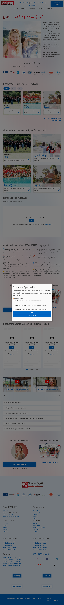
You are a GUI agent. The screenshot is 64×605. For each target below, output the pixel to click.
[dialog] (32, 302)
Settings (32, 319)
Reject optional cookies (32, 315)
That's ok (32, 312)
